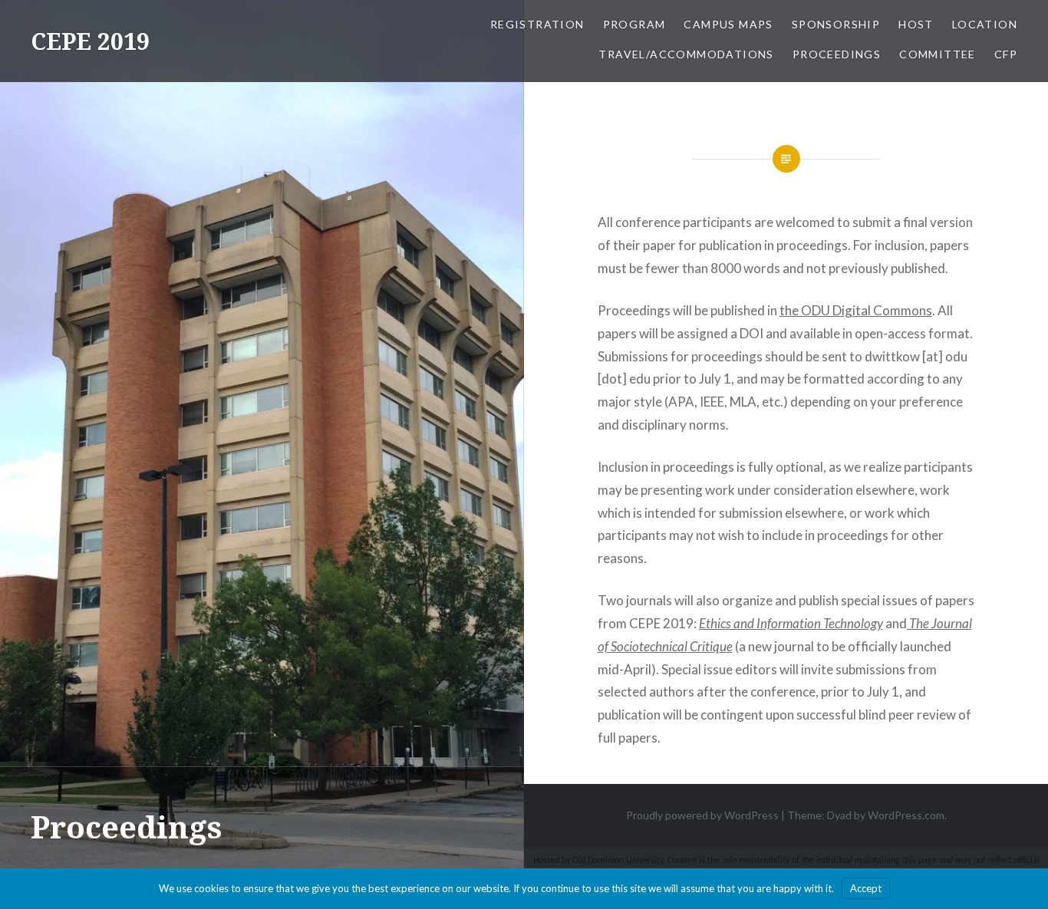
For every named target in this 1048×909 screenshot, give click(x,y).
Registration (537, 24)
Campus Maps (728, 24)
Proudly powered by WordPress (702, 815)
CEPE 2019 (90, 41)
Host (916, 24)
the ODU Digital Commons (855, 310)
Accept (866, 888)
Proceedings (837, 54)
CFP (1005, 54)
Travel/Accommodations (685, 54)
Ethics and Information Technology (791, 623)
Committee (937, 54)
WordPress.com (906, 815)
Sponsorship (836, 24)
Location (984, 24)
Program (634, 24)
